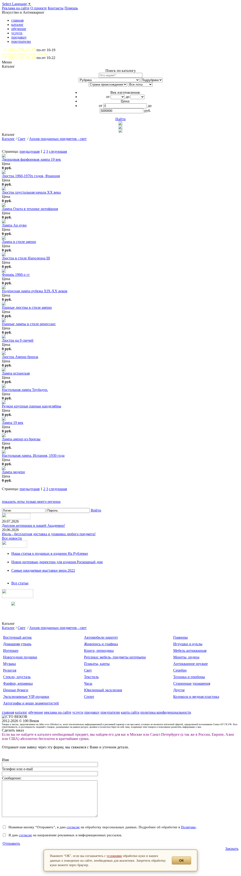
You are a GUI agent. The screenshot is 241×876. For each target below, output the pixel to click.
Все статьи (19, 583)
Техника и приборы (189, 677)
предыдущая (30, 151)
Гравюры (180, 637)
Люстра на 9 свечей (17, 340)
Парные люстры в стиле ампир (27, 307)
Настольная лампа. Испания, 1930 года (33, 456)
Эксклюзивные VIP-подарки (26, 697)
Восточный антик (17, 637)
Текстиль (91, 677)
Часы (88, 683)
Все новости (12, 538)
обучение (18, 29)
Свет (21, 139)
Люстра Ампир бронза (20, 357)
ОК (181, 860)
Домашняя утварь (17, 644)
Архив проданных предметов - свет (58, 139)
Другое (179, 690)
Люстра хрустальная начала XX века (31, 192)
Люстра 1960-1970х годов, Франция (31, 176)
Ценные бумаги (15, 690)
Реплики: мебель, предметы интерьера (115, 657)
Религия (9, 670)
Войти (96, 510)
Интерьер (10, 651)
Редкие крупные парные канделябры (31, 406)
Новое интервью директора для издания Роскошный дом (57, 562)
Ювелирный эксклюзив (103, 690)
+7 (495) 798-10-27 (19, 49)
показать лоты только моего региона (31, 502)
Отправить (11, 843)
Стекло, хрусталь (17, 677)
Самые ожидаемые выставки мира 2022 (43, 570)
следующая (58, 151)
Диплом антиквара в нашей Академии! (33, 526)
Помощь (71, 8)
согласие (73, 827)
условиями (114, 855)
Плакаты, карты (97, 664)
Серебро (180, 670)
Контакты (56, 8)
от (108, 97)
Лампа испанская (16, 373)
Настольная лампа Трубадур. (25, 390)
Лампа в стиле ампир (19, 242)
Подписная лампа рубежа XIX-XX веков (34, 291)
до (127, 97)
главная (17, 20)
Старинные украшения (191, 683)
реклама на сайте (57, 712)
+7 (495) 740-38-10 (19, 57)
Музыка (9, 664)
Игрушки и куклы (187, 644)
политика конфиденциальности (165, 712)
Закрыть (231, 849)
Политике (188, 827)
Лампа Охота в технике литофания (30, 209)
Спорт (89, 697)
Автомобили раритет (101, 637)
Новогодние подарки (20, 657)
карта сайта (130, 712)
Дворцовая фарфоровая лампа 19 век (31, 159)
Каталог (8, 139)
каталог (17, 25)
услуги (16, 33)
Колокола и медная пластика (196, 697)
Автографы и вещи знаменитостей (31, 703)
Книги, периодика (99, 651)
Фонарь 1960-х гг (16, 275)
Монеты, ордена (186, 657)
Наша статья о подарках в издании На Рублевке (49, 553)
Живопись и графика (101, 644)
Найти (120, 119)
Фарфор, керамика (18, 683)
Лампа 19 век (12, 423)
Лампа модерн (13, 472)
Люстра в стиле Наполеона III (26, 258)
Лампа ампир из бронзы (21, 439)
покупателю (21, 41)
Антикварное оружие (190, 664)
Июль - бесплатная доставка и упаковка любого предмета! (49, 534)
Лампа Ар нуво (14, 225)
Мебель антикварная (189, 651)
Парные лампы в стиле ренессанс (29, 324)
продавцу (19, 37)
